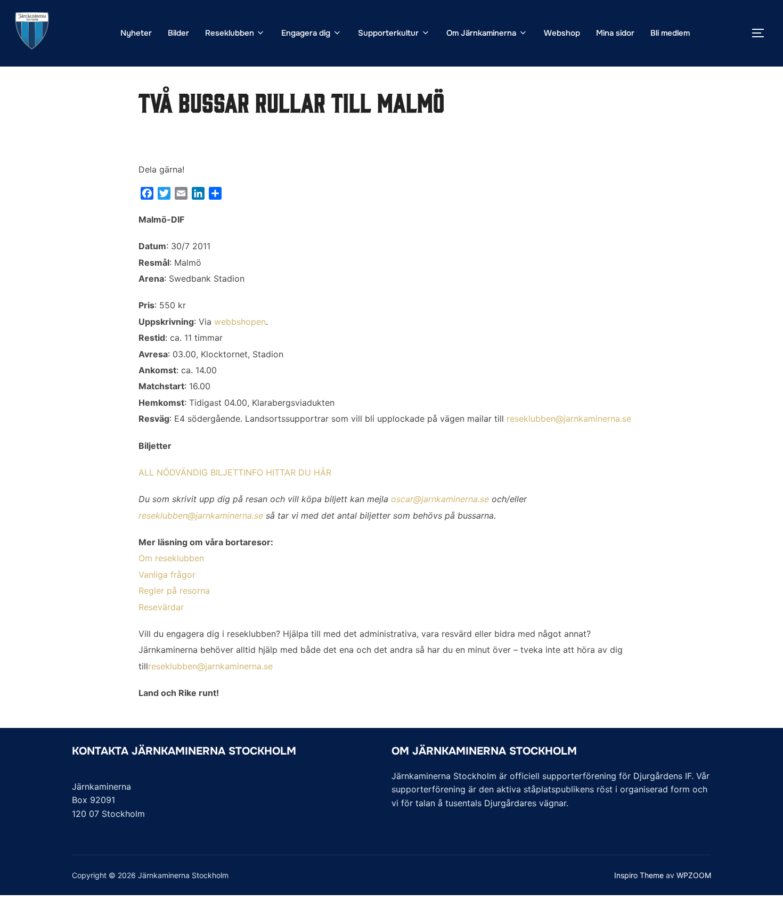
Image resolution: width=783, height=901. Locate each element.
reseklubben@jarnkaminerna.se (569, 418)
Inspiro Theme (639, 875)
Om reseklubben (171, 558)
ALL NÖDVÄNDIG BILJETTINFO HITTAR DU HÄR (234, 472)
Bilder (178, 33)
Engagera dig (305, 33)
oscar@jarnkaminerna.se (440, 499)
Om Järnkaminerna (481, 33)
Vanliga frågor (166, 574)
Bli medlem (670, 33)
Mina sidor (615, 33)
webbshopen (240, 321)
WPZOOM (693, 875)
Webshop (562, 33)
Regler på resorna (174, 590)
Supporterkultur (388, 33)
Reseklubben (229, 33)
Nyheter (136, 33)
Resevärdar (161, 607)
